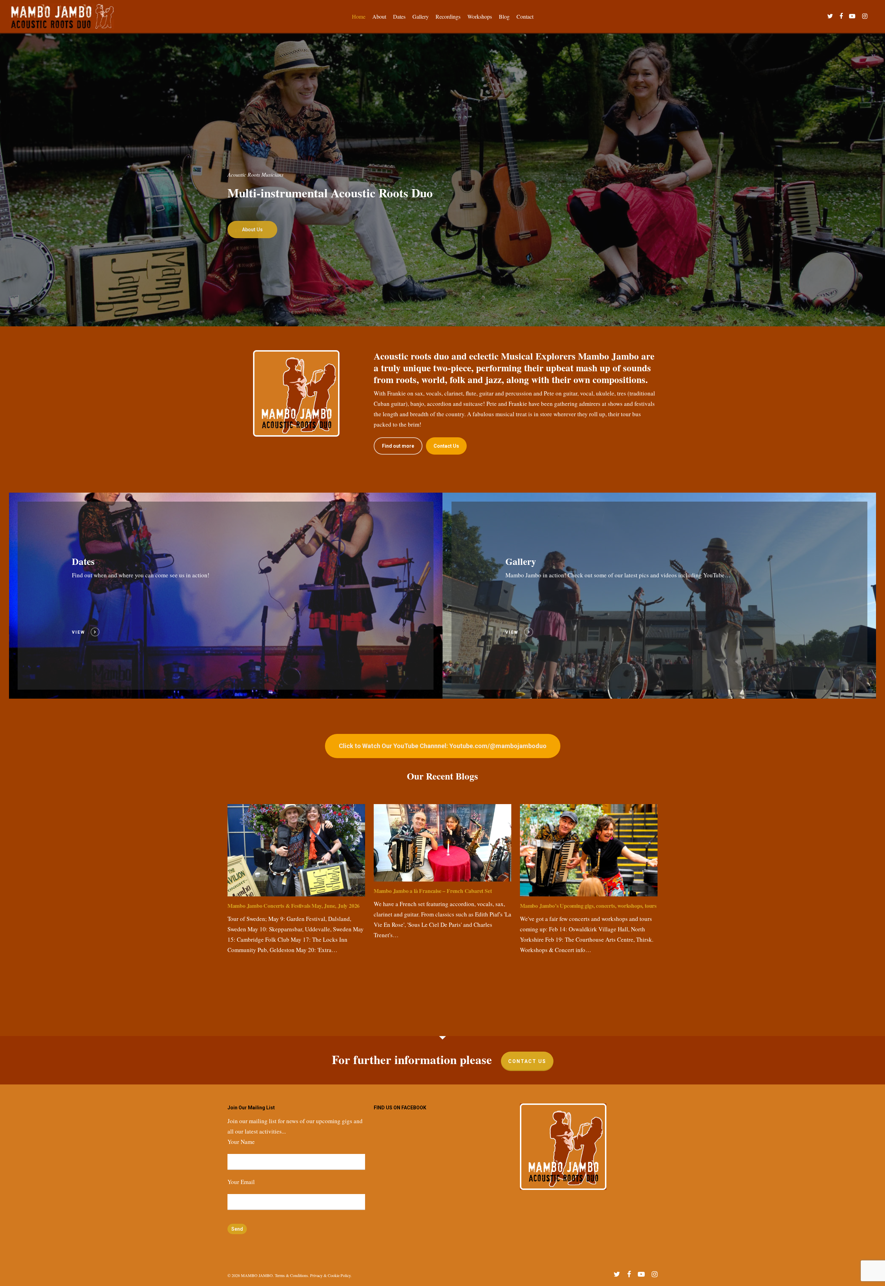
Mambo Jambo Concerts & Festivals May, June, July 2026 (293, 906)
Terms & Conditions (291, 1275)
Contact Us (527, 1061)
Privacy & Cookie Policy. (331, 1275)
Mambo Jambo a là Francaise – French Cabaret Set (433, 891)
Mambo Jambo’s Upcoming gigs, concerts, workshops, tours (588, 906)
